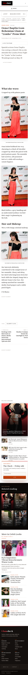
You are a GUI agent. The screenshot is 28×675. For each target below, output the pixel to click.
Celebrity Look (11, 323)
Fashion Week (5, 660)
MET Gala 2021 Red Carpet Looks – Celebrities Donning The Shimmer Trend (7, 522)
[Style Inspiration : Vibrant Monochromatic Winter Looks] (14, 548)
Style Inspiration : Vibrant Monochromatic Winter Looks (12, 560)
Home (3, 18)
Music (16, 648)
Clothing (4, 648)
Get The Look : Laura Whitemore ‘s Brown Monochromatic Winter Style (21, 504)
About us (5, 666)
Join (14, 477)
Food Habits (18, 656)
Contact (14, 666)
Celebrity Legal (18, 646)
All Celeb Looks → (7, 536)
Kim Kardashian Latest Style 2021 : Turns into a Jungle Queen (16, 591)
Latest (5, 14)
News (16, 642)
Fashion (8, 18)
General (17, 654)
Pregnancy (17, 660)
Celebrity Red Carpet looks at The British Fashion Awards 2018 (18, 603)
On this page (8, 43)
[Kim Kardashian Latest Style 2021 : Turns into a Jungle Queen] (5, 591)
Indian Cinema (5, 658)
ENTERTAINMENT (19, 640)
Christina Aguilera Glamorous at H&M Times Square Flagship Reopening (7, 506)
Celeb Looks (16, 18)
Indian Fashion (6, 652)
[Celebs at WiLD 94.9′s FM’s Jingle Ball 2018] (5, 613)
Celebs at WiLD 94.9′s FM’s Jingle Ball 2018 (18, 614)
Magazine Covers (15, 14)
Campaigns (4, 646)
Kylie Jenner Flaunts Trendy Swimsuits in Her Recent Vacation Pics (17, 579)
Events (16, 644)
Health (17, 652)
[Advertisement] (14, 73)
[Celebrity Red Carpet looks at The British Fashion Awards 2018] (5, 603)
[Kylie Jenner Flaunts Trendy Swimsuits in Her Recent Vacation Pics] (5, 579)
